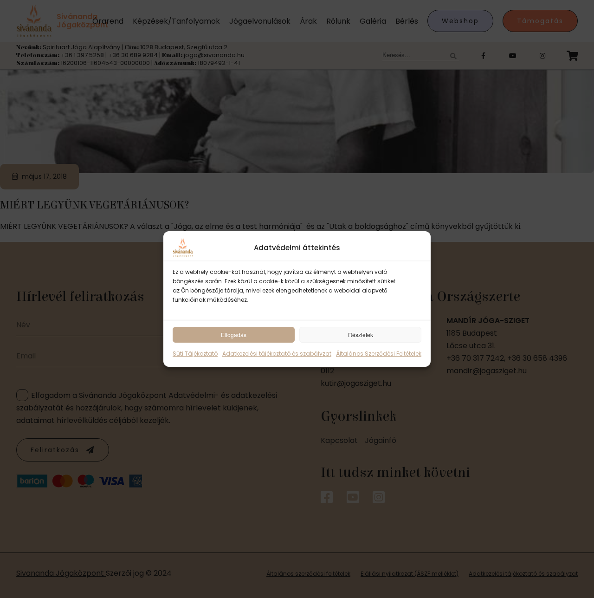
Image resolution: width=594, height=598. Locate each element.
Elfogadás (233, 334)
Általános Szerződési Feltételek (378, 354)
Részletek (360, 334)
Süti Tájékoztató (195, 354)
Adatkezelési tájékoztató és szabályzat (276, 354)
